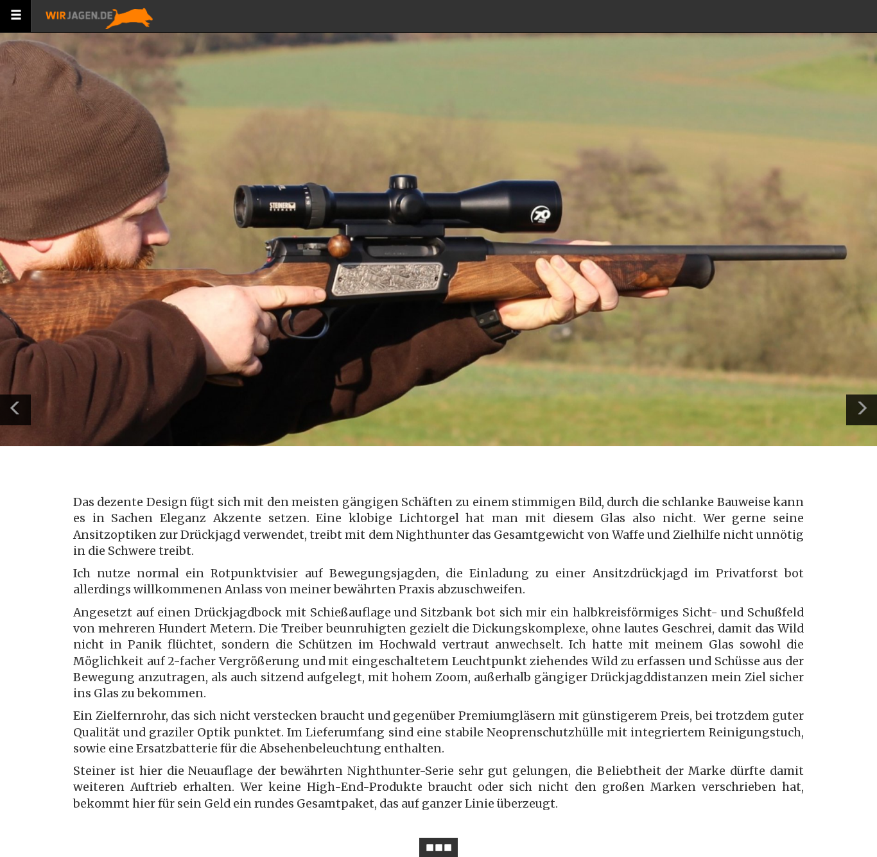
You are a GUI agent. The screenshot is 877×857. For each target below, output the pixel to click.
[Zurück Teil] (15, 410)
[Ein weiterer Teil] (861, 410)
